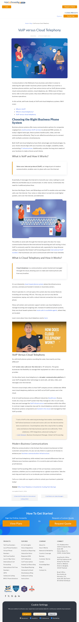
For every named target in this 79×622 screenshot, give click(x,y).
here (45, 318)
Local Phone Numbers (10, 548)
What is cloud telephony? (25, 112)
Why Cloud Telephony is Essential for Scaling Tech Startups (37, 487)
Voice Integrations (27, 548)
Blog (40, 567)
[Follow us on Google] (12, 596)
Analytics (35, 618)
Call (6, 7)
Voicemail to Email (27, 570)
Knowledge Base (44, 564)
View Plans (16, 523)
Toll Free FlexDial (9, 556)
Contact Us (42, 570)
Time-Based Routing (27, 567)
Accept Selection (40, 614)
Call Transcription (27, 562)
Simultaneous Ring (27, 573)
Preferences (45, 618)
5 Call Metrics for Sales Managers (54, 496)
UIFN (5, 573)
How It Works (43, 548)
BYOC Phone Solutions (10, 578)
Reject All (52, 614)
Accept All (27, 614)
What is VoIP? (21, 109)
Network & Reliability (46, 550)
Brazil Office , (64, 576)
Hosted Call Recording (28, 564)
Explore (59, 16)
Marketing (56, 618)
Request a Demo (69, 7)
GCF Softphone (26, 559)
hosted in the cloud (43, 409)
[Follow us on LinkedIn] (19, 596)
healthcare (52, 398)
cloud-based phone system (34, 284)
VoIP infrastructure (37, 403)
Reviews (41, 556)
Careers (41, 562)
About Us (42, 545)
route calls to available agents (47, 310)
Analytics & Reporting (28, 550)
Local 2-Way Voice (9, 559)
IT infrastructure (26, 148)
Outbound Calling (9, 575)
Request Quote (63, 523)
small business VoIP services (31, 130)
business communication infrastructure (35, 453)
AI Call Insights (26, 545)
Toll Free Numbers (9, 545)
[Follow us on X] (9, 596)
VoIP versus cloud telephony (26, 114)
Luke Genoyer (21, 435)
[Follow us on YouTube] (15, 596)
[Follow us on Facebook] (5, 596)
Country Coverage (45, 553)
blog (31, 23)
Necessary (25, 618)
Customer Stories (44, 559)
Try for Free (70, 16)
